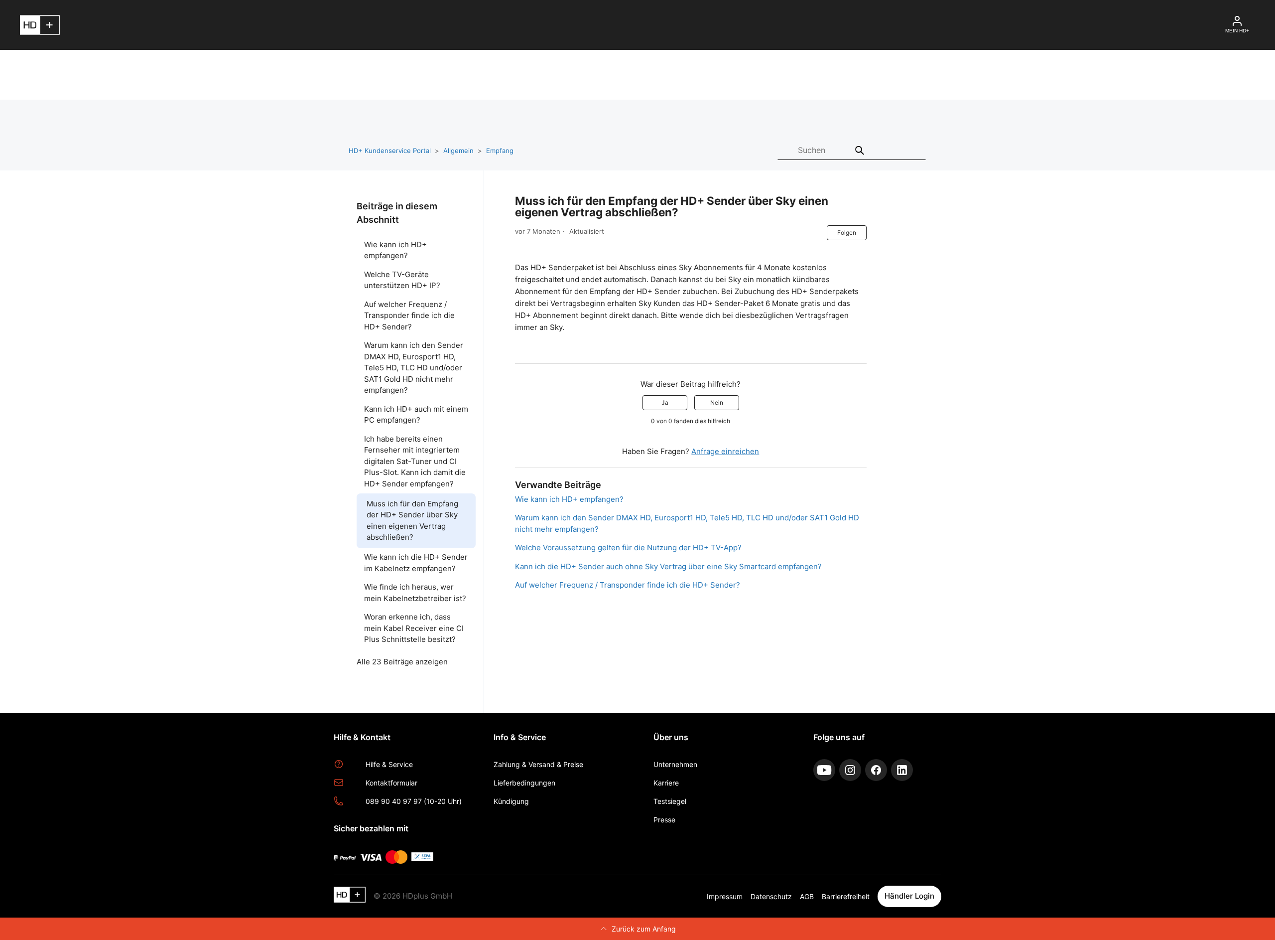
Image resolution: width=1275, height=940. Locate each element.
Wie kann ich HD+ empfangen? (395, 250)
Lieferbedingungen (524, 783)
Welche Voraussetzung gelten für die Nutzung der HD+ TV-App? (628, 547)
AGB (807, 896)
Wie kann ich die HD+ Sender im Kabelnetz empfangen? (416, 562)
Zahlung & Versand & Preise (538, 764)
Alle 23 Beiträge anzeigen (402, 661)
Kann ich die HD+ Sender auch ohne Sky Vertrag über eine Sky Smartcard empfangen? (668, 566)
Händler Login (909, 896)
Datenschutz (771, 896)
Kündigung (511, 801)
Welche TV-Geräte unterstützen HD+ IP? (402, 280)
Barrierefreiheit (846, 896)
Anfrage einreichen (725, 451)
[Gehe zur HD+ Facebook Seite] (876, 770)
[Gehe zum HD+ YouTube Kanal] (824, 770)
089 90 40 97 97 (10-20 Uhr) (414, 801)
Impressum (725, 896)
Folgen (846, 232)
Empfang (499, 151)
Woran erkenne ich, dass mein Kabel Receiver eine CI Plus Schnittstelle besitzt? (414, 628)
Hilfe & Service (389, 764)
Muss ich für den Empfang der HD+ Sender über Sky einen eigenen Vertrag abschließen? (412, 520)
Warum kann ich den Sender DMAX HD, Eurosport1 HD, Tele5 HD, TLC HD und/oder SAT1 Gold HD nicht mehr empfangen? (413, 367)
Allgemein (458, 151)
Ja (664, 402)
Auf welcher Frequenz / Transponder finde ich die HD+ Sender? (409, 315)
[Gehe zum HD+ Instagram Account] (850, 770)
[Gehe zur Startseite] (350, 896)
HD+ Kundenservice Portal (390, 151)
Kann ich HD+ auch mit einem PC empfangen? (416, 414)
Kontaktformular (391, 783)
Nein (716, 402)
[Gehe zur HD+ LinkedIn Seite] (902, 770)
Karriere (666, 783)
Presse (664, 819)
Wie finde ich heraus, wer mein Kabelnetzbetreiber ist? (415, 592)
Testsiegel (669, 801)
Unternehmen (675, 764)
